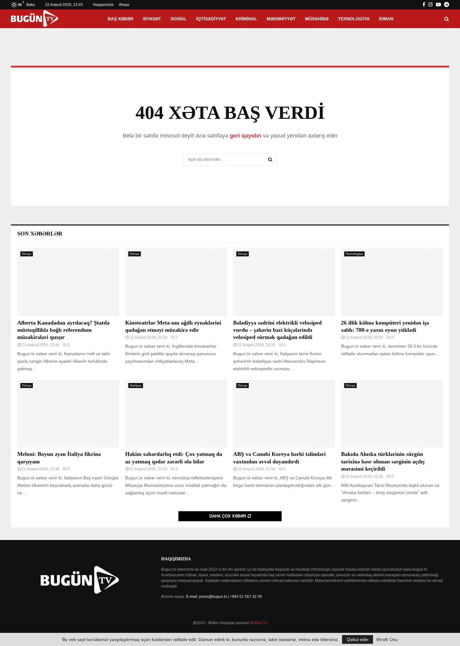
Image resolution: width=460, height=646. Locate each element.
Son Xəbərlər (39, 233)
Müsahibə (317, 18)
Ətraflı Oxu (387, 639)
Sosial (179, 18)
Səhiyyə (135, 385)
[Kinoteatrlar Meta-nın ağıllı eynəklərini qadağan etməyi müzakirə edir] (176, 282)
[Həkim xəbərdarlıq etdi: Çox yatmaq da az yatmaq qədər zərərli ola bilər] (176, 414)
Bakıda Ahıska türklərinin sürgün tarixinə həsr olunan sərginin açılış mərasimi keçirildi (383, 461)
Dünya (26, 253)
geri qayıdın (245, 136)
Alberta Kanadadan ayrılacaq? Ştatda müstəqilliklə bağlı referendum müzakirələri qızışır (63, 330)
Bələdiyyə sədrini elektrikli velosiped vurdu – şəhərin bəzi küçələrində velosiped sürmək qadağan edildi (277, 330)
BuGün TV (259, 623)
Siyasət (152, 18)
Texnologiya (354, 18)
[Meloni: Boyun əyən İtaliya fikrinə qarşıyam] (68, 414)
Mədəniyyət (281, 18)
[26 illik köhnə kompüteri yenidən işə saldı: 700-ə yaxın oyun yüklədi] (392, 282)
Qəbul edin (357, 639)
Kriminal (246, 18)
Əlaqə (124, 5)
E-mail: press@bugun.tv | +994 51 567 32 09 (224, 596)
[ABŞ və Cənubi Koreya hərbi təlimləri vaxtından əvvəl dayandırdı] (284, 414)
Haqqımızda (103, 5)
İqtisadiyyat (211, 18)
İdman (386, 18)
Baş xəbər (120, 18)
